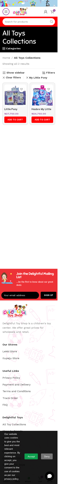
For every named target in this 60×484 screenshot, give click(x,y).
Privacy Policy (11, 377)
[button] (15, 120)
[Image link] (15, 310)
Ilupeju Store (10, 358)
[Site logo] (20, 11)
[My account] (45, 11)
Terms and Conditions (16, 391)
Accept (31, 456)
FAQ (5, 404)
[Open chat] (49, 476)
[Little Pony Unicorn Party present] (15, 95)
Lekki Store (9, 351)
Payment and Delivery (16, 384)
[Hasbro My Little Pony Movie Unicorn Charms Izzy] (42, 95)
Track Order (10, 398)
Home (6, 57)
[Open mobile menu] (6, 11)
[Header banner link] (29, 3)
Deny (47, 456)
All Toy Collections (14, 424)
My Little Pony (38, 77)
